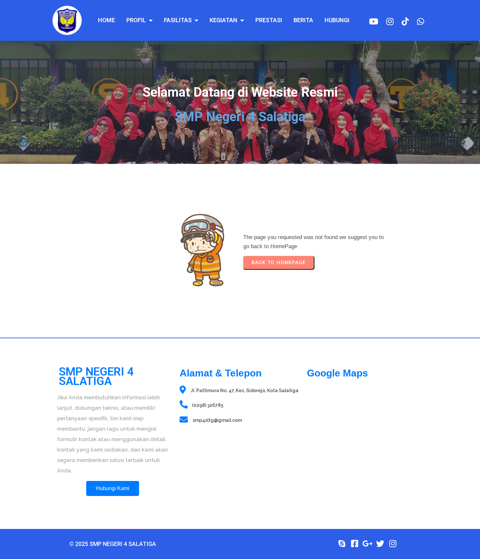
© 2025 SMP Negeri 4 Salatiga (112, 543)
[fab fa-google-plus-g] (367, 543)
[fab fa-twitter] (380, 543)
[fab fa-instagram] (393, 543)
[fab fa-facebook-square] (354, 543)
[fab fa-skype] (342, 543)
